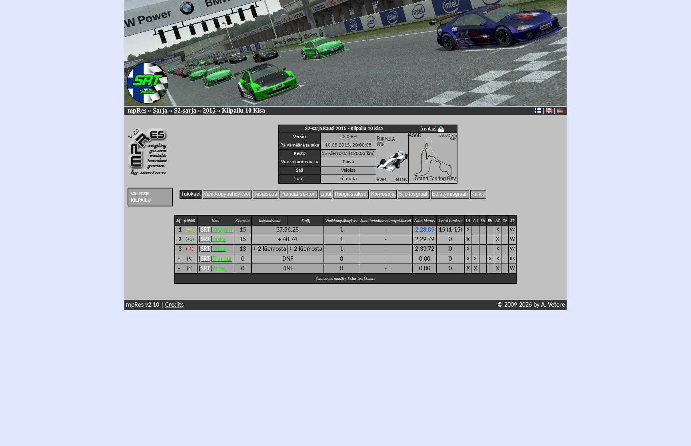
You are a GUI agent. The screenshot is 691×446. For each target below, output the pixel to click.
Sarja (160, 110)
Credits (174, 305)
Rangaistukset (351, 194)
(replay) (429, 128)
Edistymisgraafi (450, 194)
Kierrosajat (383, 194)
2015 (209, 110)
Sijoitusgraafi (414, 194)
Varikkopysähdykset (227, 194)
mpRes (137, 110)
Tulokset (191, 194)
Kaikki (478, 194)
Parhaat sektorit (298, 194)
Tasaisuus (265, 194)
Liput (326, 194)
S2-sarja (185, 110)
